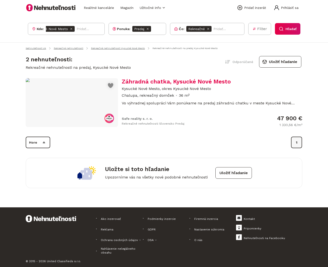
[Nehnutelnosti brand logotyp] (51, 7)
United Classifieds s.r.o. (64, 261)
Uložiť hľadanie (283, 61)
